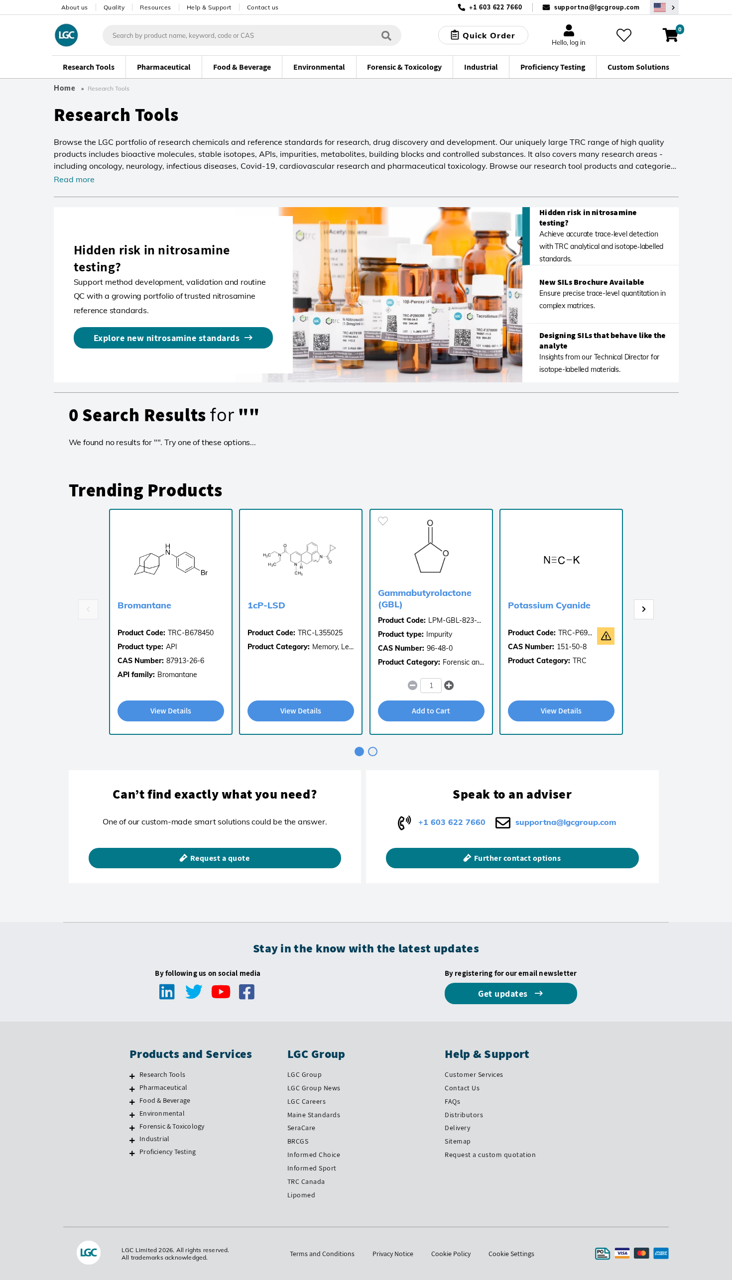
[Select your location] (664, 7)
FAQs (452, 1101)
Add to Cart (431, 710)
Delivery (457, 1127)
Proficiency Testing (167, 1151)
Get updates (504, 993)
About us (74, 7)
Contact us (263, 7)
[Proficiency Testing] (132, 1153)
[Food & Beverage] (132, 1101)
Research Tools (162, 1074)
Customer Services (474, 1074)
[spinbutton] (431, 685)
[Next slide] (644, 609)
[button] (449, 685)
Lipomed (301, 1194)
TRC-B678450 (191, 632)
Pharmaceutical (163, 1087)
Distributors (464, 1114)
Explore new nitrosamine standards (167, 338)
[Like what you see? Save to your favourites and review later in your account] (623, 35)
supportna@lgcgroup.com (597, 7)
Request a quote (220, 858)
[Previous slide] (88, 609)
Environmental (162, 1113)
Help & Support (209, 7)
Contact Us (462, 1087)
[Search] (386, 35)
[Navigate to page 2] (372, 751)
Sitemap (458, 1141)
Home (65, 88)
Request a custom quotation (490, 1154)
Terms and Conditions (322, 1253)
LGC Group (304, 1074)
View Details (170, 710)
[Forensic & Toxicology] (132, 1127)
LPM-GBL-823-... (454, 620)
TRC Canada (306, 1181)
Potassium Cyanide (549, 605)
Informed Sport (312, 1168)
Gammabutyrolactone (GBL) (425, 598)
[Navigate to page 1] (359, 751)
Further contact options (517, 858)
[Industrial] (132, 1140)
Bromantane (144, 605)
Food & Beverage (164, 1100)
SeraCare (301, 1127)
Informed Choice (314, 1154)
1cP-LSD (266, 605)
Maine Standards (314, 1114)
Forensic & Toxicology (171, 1126)
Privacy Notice (392, 1253)
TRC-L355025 (320, 632)
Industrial (154, 1138)
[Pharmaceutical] (132, 1088)
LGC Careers (306, 1101)
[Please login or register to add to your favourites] (383, 521)
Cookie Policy (451, 1253)
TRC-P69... (575, 632)
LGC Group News (314, 1087)
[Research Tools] (132, 1075)
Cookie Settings (511, 1253)
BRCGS (298, 1141)
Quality (114, 7)
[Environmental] (132, 1114)
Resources (155, 7)
